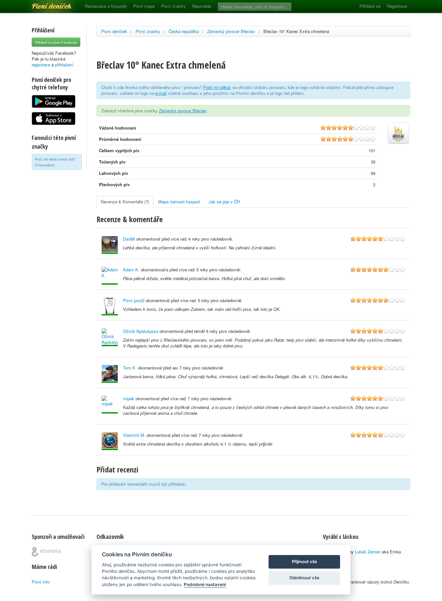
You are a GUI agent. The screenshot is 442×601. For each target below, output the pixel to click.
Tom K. (130, 368)
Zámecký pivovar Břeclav (231, 31)
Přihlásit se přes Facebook (56, 42)
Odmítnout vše (304, 577)
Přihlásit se (370, 6)
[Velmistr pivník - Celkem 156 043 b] (110, 374)
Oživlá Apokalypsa (140, 331)
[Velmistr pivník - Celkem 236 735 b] (110, 405)
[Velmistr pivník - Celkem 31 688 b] (110, 337)
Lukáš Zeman (368, 552)
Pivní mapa (144, 6)
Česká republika (184, 31)
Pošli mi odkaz (217, 87)
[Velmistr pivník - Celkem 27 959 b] (110, 306)
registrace (41, 65)
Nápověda (201, 6)
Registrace (397, 6)
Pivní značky (173, 6)
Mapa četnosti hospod (179, 201)
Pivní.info (41, 582)
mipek (128, 398)
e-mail (161, 93)
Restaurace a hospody (106, 6)
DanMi (129, 239)
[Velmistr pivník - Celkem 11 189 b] (110, 276)
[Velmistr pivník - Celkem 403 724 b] (110, 441)
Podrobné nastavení (205, 584)
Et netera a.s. (46, 552)
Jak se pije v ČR (224, 201)
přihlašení (64, 65)
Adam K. (131, 269)
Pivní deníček (44, 4)
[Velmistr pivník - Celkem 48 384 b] (110, 245)
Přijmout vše (304, 561)
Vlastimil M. (134, 435)
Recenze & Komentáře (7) (125, 201)
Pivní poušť (133, 300)
